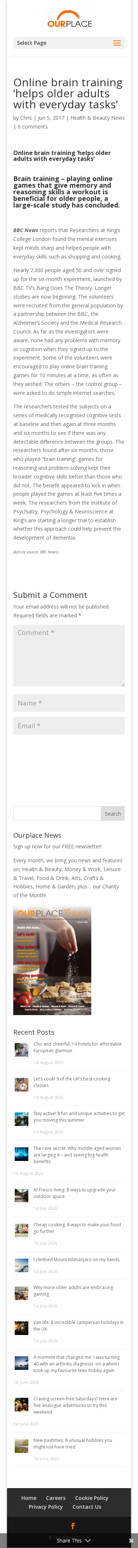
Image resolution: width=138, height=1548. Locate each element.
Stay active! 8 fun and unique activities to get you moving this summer (79, 1116)
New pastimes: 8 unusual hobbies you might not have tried (72, 1443)
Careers (56, 1497)
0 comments (33, 126)
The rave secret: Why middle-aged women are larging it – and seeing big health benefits (77, 1155)
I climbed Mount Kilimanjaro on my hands (76, 1259)
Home (28, 1497)
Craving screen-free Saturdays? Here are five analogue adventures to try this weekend (75, 1405)
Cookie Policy (92, 1497)
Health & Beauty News (97, 117)
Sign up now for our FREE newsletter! (57, 846)
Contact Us (86, 1506)
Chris (26, 117)
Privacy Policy (46, 1506)
